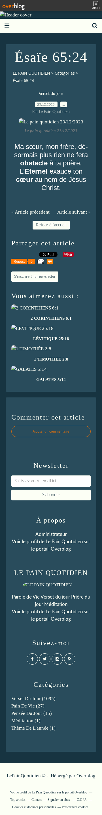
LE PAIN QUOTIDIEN (31, 73)
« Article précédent (30, 212)
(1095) (33, 698)
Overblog (85, 775)
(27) (27, 706)
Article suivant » (74, 212)
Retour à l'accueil (51, 225)
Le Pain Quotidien (64, 611)
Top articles (18, 800)
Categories (65, 73)
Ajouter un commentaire (51, 431)
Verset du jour (51, 94)
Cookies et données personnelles (34, 807)
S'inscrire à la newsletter (35, 277)
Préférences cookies (75, 807)
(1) (26, 720)
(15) (31, 713)
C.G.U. (82, 800)
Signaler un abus (59, 800)
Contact (36, 800)
